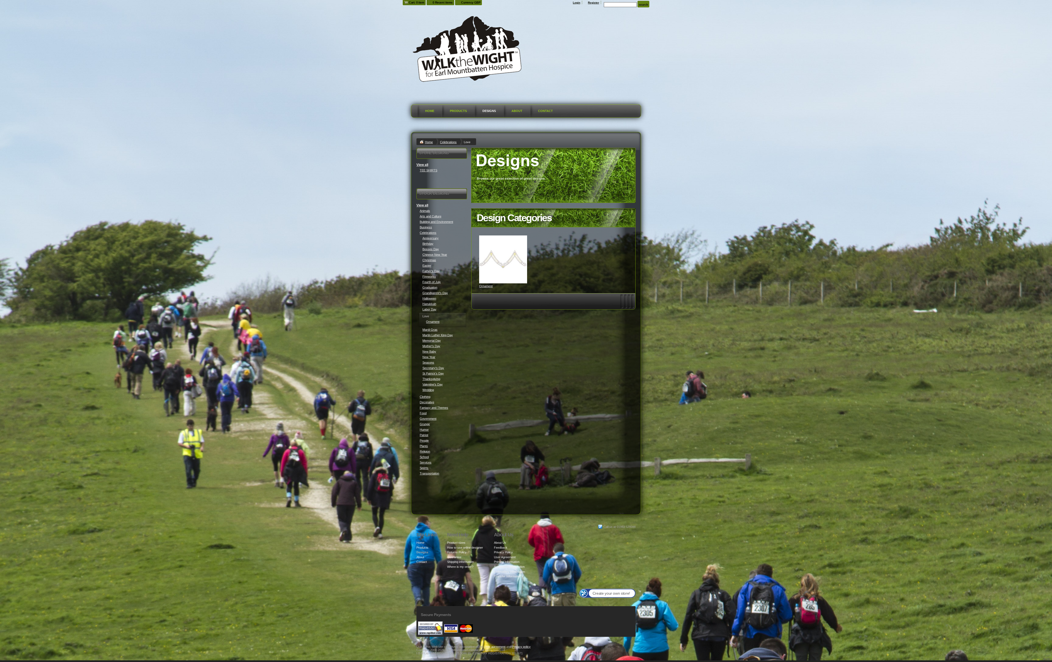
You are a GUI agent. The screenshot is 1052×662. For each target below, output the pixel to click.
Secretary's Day (433, 368)
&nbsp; (503, 259)
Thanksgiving (431, 379)
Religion (425, 451)
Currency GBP (470, 2)
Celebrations (448, 142)
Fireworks (429, 276)
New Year (428, 357)
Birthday (427, 243)
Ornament (486, 286)
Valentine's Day (432, 384)
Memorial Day (431, 340)
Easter (426, 265)
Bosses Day (430, 249)
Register (593, 2)
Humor (424, 429)
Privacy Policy (503, 552)
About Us (500, 542)
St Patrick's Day (433, 373)
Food (423, 413)
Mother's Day (431, 346)
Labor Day (429, 309)
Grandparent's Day (435, 293)
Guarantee (454, 557)
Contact (545, 111)
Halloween (429, 298)
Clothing (425, 396)
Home (429, 111)
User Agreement (505, 557)
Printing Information (506, 561)
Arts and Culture (430, 216)
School (424, 457)
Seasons (428, 362)
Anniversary (430, 238)
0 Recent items (443, 2)
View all (422, 165)
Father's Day (431, 271)
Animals (425, 210)
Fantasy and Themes (434, 407)
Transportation (429, 473)
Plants (424, 446)
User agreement (494, 646)
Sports (424, 468)
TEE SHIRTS (428, 170)
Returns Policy (457, 552)
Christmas (429, 260)
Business (426, 227)
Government (428, 418)
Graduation (429, 287)
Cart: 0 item (416, 2)
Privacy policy (521, 646)
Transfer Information (507, 576)
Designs (489, 111)
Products (458, 111)
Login (576, 2)
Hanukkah (429, 304)
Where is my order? (460, 566)
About (516, 111)
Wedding (428, 390)
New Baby (429, 351)
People (424, 440)
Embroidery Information (509, 571)
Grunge (425, 424)
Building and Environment (436, 221)
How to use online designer (465, 547)
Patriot (424, 435)
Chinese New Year (434, 254)
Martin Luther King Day (437, 335)
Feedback (500, 547)
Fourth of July (431, 282)
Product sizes (456, 542)
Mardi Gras (430, 329)
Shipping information (460, 561)
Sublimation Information (509, 566)
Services (425, 462)
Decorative (427, 402)
